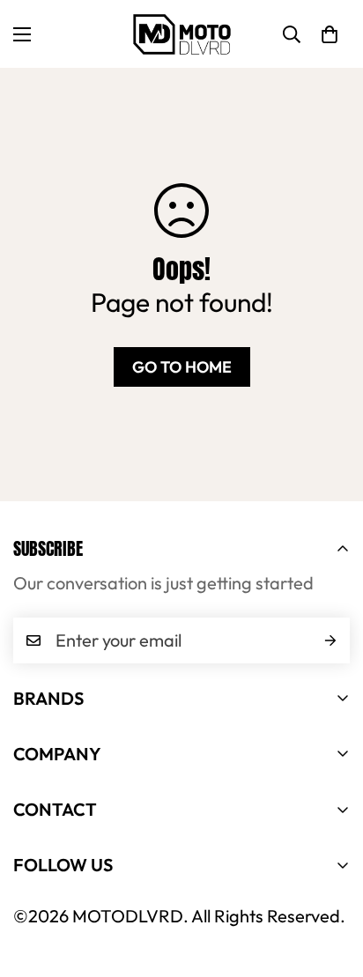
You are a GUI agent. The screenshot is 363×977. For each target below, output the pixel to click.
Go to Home (182, 367)
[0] (329, 34)
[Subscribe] (330, 640)
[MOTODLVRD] (182, 34)
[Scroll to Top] (331, 883)
